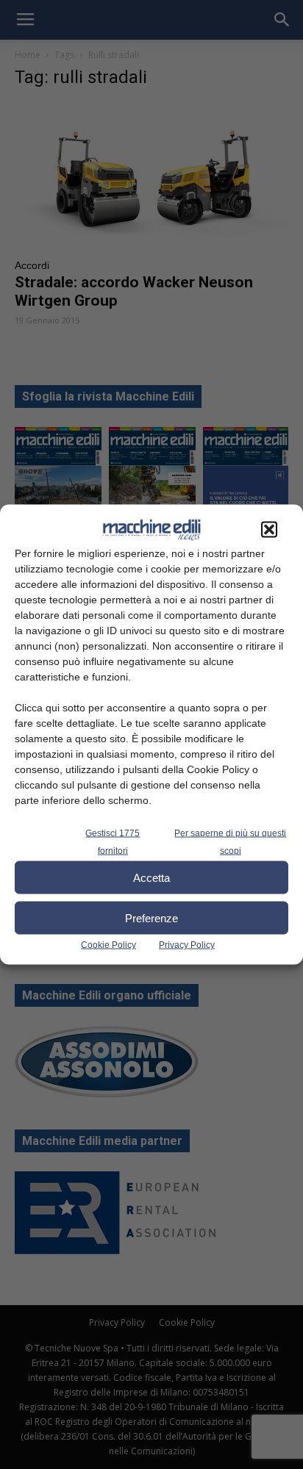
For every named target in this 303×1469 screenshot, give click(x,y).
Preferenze (151, 917)
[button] (269, 529)
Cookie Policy (108, 945)
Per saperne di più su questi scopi (230, 842)
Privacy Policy (187, 945)
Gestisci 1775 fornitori (112, 842)
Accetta (151, 877)
